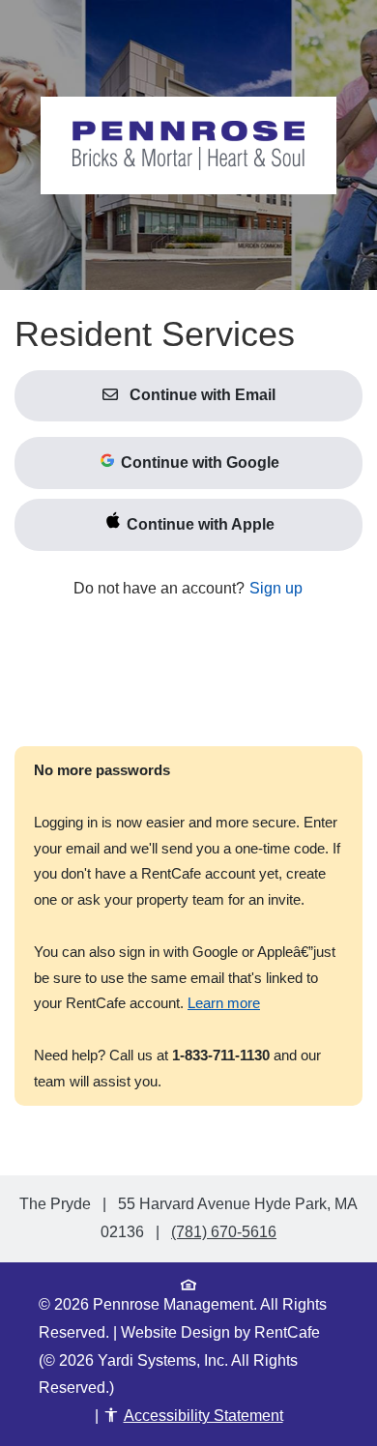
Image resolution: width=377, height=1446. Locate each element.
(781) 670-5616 (223, 1232)
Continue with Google (198, 462)
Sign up (276, 588)
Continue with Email (201, 395)
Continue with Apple (199, 524)
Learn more (224, 1003)
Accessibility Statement (203, 1415)
